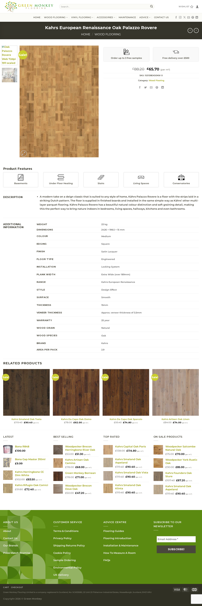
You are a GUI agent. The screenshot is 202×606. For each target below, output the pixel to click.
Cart (6, 587)
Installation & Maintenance (120, 545)
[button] (197, 6)
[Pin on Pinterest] (157, 87)
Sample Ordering (64, 560)
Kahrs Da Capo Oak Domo (76, 419)
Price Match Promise (16, 552)
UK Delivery (61, 574)
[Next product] (190, 30)
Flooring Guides (113, 531)
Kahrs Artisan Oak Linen (176, 419)
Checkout (17, 587)
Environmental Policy (67, 567)
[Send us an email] (188, 17)
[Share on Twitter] (145, 87)
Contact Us (161, 17)
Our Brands (10, 545)
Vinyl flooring (81, 17)
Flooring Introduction (117, 538)
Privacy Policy (62, 538)
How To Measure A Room (119, 552)
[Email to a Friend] (151, 87)
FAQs (106, 560)
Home (37, 17)
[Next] (93, 101)
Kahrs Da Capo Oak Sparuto (126, 419)
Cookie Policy (62, 552)
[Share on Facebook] (140, 87)
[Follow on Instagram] (180, 17)
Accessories (105, 17)
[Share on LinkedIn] (162, 87)
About (7, 531)
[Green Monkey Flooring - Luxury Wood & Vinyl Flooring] (28, 6)
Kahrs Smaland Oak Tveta (27, 419)
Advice (143, 17)
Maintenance (127, 17)
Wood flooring (55, 17)
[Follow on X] (184, 17)
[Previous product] (196, 30)
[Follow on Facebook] (176, 17)
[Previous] (25, 101)
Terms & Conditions (65, 531)
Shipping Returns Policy (69, 545)
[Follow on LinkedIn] (197, 17)
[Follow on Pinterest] (192, 17)
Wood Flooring (108, 34)
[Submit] (151, 6)
